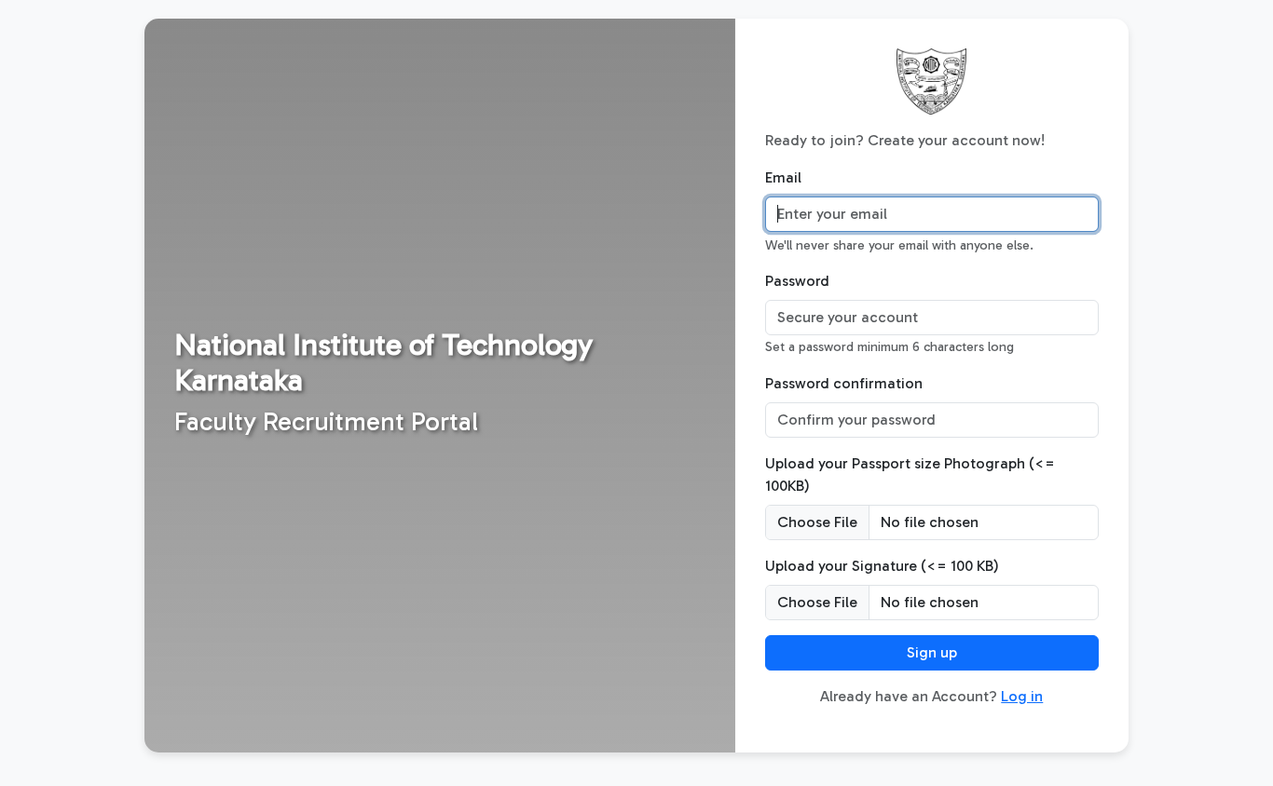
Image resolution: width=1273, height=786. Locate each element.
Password (797, 281)
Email (783, 177)
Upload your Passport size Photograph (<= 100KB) (910, 474)
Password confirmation (844, 383)
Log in (1022, 696)
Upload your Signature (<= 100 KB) (882, 566)
